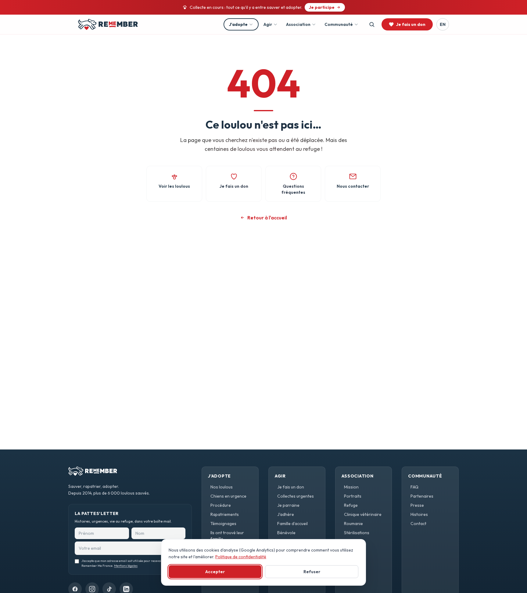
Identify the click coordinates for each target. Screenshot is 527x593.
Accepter (215, 571)
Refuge (351, 505)
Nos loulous (221, 487)
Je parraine (288, 505)
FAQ (414, 487)
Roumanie (353, 523)
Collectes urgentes (295, 496)
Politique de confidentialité (240, 556)
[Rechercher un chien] (372, 24)
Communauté (338, 24)
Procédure (220, 505)
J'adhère (285, 514)
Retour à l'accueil (267, 218)
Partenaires (421, 496)
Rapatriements (224, 514)
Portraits (352, 496)
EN (443, 24)
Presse (417, 505)
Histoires (419, 514)
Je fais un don (290, 487)
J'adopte (238, 24)
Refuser (311, 571)
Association (298, 24)
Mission (351, 487)
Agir (268, 24)
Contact (418, 523)
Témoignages (223, 523)
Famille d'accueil (292, 523)
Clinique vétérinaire (363, 514)
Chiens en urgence (228, 496)
